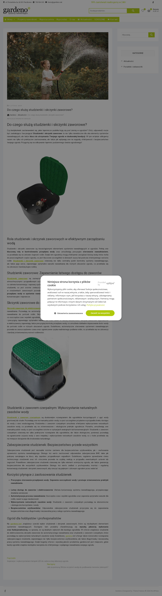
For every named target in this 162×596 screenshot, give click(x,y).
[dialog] (81, 298)
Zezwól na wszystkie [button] (100, 313)
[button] (69, 313)
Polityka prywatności (96, 305)
